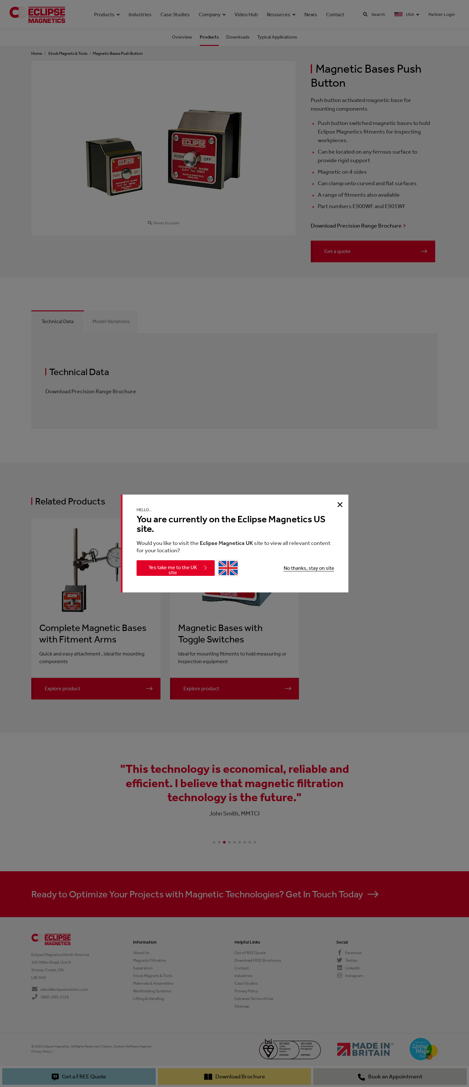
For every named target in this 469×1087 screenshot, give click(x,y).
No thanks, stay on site (309, 568)
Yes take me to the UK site (173, 570)
